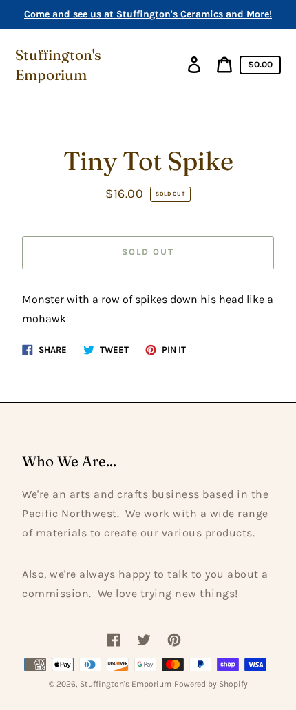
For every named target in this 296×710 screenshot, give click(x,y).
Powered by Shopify (211, 684)
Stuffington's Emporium (58, 64)
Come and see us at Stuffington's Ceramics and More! (148, 14)
